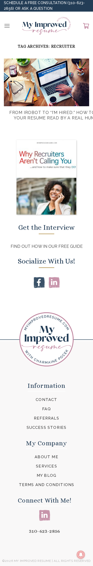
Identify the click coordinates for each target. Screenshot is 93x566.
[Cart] (86, 25)
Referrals (46, 418)
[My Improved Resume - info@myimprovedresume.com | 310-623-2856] (46, 26)
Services (46, 466)
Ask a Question (37, 8)
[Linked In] (54, 282)
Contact (46, 399)
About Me (46, 457)
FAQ (46, 409)
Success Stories (47, 427)
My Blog (46, 475)
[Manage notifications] (81, 555)
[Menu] (7, 25)
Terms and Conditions (46, 484)
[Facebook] (39, 282)
